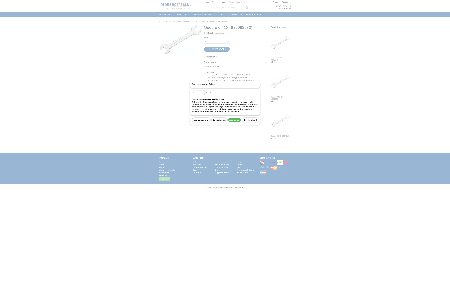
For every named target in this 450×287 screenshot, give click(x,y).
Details (208, 93)
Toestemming (198, 93)
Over (216, 93)
